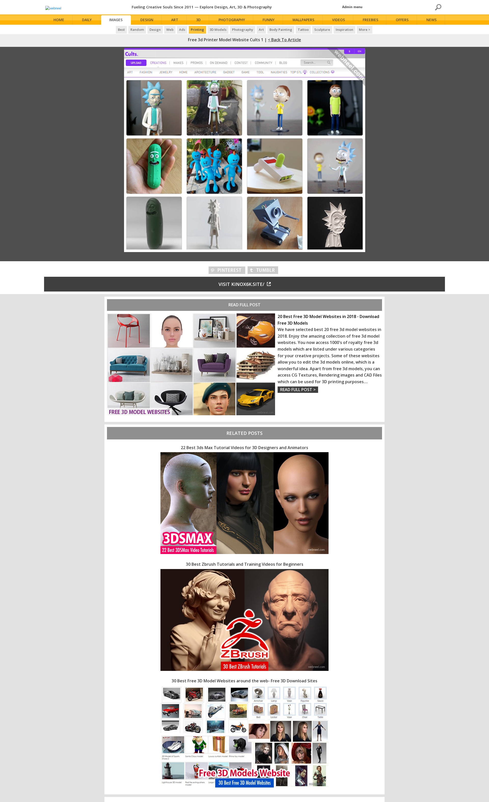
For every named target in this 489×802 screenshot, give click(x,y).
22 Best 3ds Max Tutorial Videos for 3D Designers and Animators (244, 447)
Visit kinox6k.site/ (241, 284)
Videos (338, 19)
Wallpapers (303, 19)
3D (198, 19)
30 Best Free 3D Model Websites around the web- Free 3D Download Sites (244, 681)
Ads (182, 29)
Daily (87, 19)
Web (169, 29)
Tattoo (303, 29)
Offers (402, 19)
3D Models (218, 29)
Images (116, 19)
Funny (269, 19)
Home (58, 19)
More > (364, 29)
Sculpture (322, 29)
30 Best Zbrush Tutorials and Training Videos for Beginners (244, 564)
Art (174, 19)
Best (121, 29)
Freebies (370, 19)
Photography (232, 19)
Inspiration (344, 29)
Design (146, 19)
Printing (197, 29)
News (431, 19)
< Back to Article (284, 40)
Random (137, 29)
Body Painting (280, 29)
